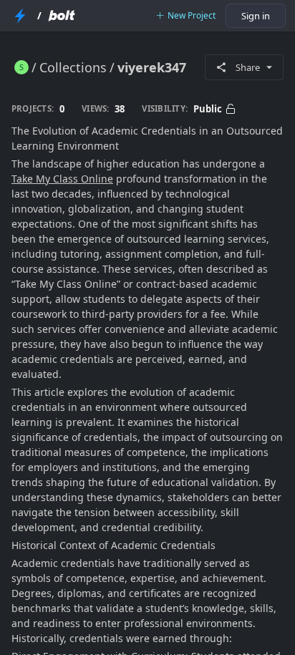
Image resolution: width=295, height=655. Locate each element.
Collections (73, 67)
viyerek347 (151, 67)
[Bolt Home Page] (61, 15)
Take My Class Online (62, 178)
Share (248, 67)
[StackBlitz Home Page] (20, 15)
